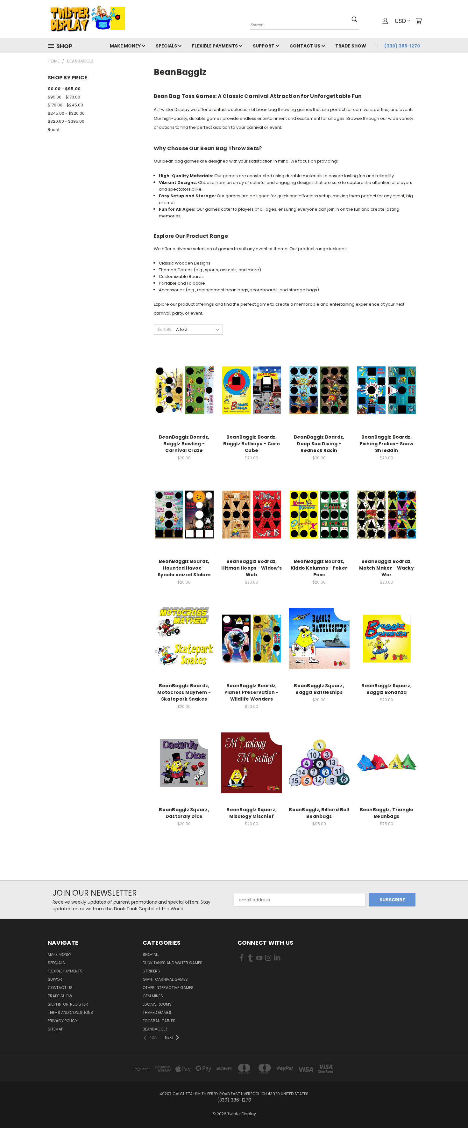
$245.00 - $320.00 (66, 113)
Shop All (151, 954)
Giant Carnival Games (165, 979)
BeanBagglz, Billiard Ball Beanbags (319, 812)
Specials (167, 46)
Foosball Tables (159, 1020)
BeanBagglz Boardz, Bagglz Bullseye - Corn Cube (251, 444)
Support (264, 46)
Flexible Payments (215, 46)
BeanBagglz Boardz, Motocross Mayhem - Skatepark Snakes (184, 692)
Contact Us (305, 46)
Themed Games (157, 1012)
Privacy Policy (62, 1020)
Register (79, 1004)
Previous (451, 1108)
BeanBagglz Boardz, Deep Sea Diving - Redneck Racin (319, 444)
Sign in (55, 1004)
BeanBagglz (155, 1029)
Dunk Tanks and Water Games (172, 962)
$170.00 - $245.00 (65, 105)
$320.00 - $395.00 (66, 121)
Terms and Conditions (70, 1012)
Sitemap (55, 1029)
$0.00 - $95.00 (64, 89)
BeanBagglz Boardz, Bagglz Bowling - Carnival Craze (184, 444)
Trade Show (350, 46)
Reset (54, 130)
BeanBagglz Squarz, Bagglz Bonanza (386, 688)
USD (400, 21)
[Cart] (418, 21)
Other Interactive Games (168, 987)
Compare (182, 389)
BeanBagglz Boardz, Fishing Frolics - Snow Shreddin (386, 444)
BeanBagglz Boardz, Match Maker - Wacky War (386, 568)
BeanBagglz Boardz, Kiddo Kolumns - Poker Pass (319, 568)
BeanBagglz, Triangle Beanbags (387, 812)
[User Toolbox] (385, 21)
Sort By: (164, 329)
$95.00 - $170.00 (64, 97)
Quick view (184, 377)
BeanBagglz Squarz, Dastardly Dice (184, 812)
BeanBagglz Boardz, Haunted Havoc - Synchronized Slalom (184, 568)
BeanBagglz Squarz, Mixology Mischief (251, 812)
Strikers (151, 971)
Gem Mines (153, 996)
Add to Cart (184, 401)
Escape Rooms (157, 1004)
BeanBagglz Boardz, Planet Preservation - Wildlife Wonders (251, 692)
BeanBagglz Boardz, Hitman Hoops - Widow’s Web (251, 568)
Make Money (126, 46)
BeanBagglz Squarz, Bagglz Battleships (319, 688)
